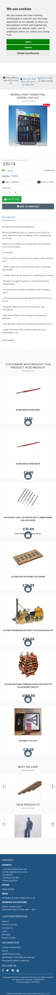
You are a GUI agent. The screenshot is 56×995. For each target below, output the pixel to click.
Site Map (6, 934)
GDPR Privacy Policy (11, 954)
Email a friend (47, 182)
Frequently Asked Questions (15, 960)
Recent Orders (9, 937)
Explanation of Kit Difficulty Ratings (18, 957)
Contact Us (7, 928)
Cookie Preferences (11, 947)
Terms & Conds (9, 924)
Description (8, 217)
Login (4, 931)
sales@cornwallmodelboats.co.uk (18, 898)
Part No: (6, 176)
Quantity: (6, 188)
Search (5, 921)
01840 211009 (8, 889)
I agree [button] (28, 42)
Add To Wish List (29, 206)
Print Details (8, 340)
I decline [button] (28, 47)
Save (47, 105)
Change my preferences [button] (28, 53)
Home (5, 950)
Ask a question (12, 182)
